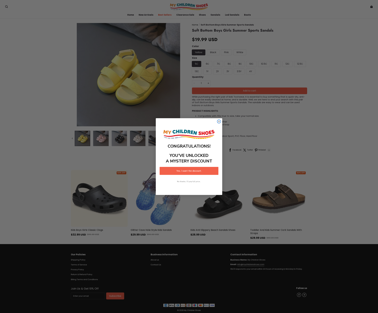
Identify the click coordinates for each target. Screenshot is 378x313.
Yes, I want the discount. (189, 171)
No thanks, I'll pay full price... (189, 181)
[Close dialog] (219, 121)
